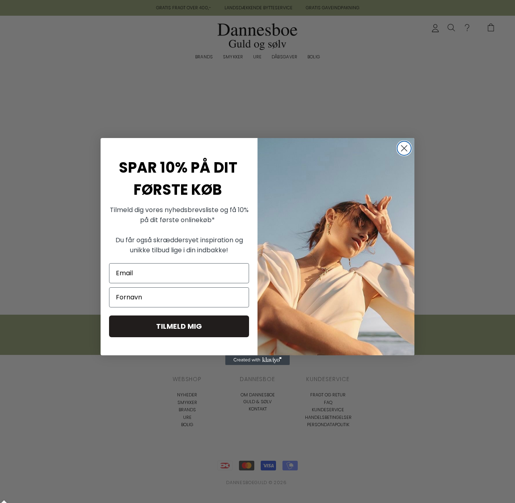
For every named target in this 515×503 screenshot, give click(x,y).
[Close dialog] (404, 148)
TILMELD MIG (179, 326)
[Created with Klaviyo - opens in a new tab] (257, 360)
